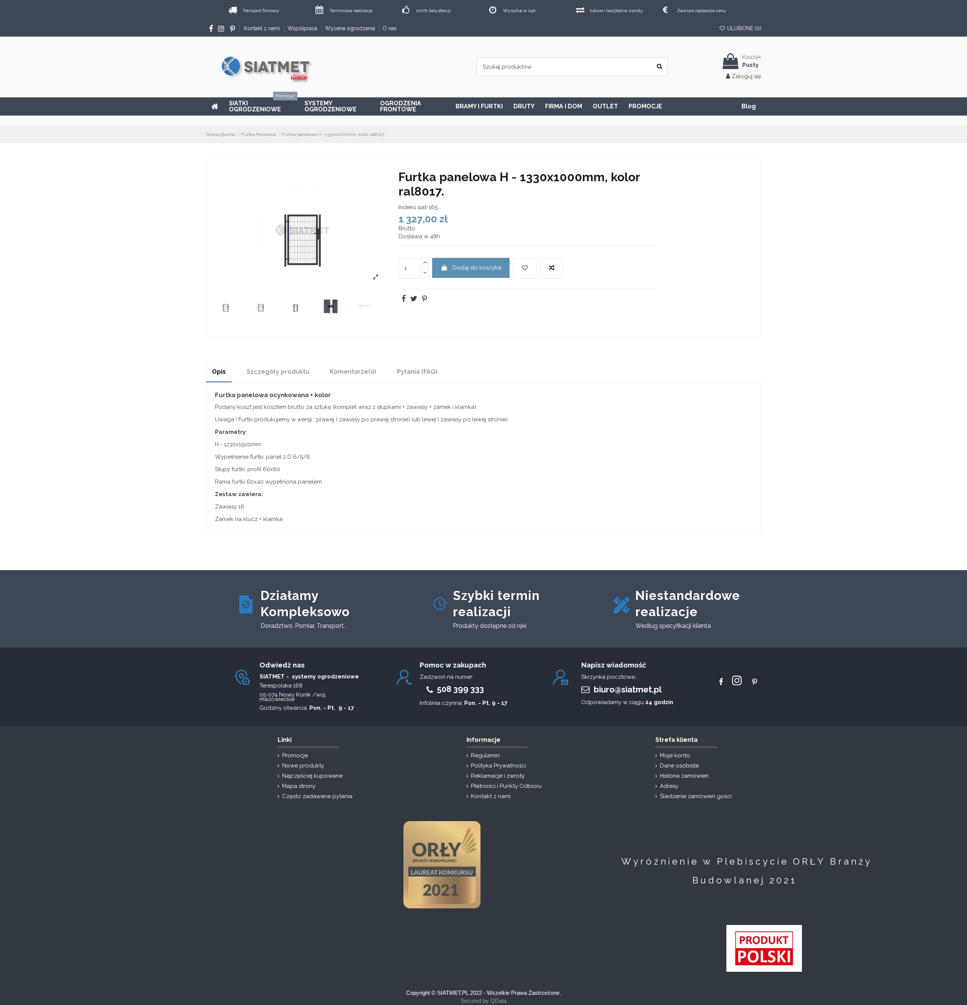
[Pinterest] (424, 299)
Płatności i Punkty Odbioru (506, 786)
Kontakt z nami (262, 28)
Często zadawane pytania (317, 796)
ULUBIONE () (743, 28)
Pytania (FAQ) (417, 371)
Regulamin (485, 755)
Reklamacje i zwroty (498, 775)
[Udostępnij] (403, 299)
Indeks (407, 207)
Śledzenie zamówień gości (696, 796)
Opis (219, 371)
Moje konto (675, 755)
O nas (390, 28)
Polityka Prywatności (498, 765)
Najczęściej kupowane (312, 775)
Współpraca (303, 28)
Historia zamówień (684, 775)
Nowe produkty (303, 765)
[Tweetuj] (413, 299)
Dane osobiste (679, 765)
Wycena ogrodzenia (351, 28)
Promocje (295, 755)
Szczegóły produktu (278, 371)
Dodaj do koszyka (477, 267)
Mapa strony (298, 786)
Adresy (669, 786)
